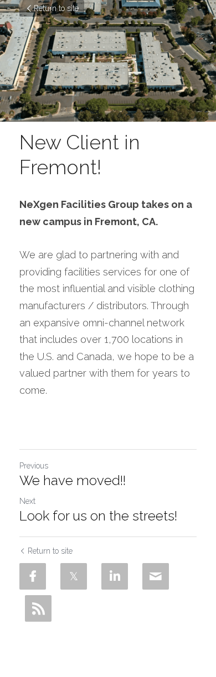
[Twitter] (73, 576)
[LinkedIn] (114, 576)
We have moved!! (72, 480)
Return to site (56, 8)
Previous (33, 465)
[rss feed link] (38, 608)
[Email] (155, 576)
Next (27, 501)
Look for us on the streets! (98, 516)
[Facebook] (32, 576)
